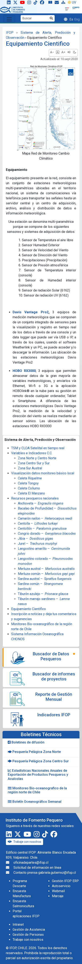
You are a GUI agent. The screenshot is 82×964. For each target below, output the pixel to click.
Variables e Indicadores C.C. (31, 453)
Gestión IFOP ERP (65, 881)
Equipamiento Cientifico (28, 609)
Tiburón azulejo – (43, 594)
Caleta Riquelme (30, 478)
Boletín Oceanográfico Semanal (36, 802)
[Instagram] (30, 3)
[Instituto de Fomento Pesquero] (12, 10)
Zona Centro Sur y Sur (34, 463)
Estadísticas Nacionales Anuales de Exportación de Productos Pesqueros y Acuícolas (38, 775)
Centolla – (38, 523)
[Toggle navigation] (9, 19)
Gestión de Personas (28, 935)
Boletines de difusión (27, 742)
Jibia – (35, 539)
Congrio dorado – (47, 534)
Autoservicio (61, 886)
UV (74, 2)
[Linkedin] (8, 3)
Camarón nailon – (45, 518)
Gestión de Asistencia (29, 930)
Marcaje (57, 896)
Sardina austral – (44, 579)
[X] (16, 3)
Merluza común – (46, 574)
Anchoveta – (40, 503)
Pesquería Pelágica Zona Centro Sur (40, 761)
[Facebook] (44, 3)
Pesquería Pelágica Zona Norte (36, 752)
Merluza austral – (46, 569)
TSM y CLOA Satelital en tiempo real (37, 448)
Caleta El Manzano (31, 493)
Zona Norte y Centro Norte (37, 458)
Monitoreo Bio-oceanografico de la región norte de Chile (37, 790)
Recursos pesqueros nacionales (35, 498)
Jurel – (37, 544)
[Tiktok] (36, 3)
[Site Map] (64, 3)
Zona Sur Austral (30, 468)
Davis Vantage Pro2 (31, 312)
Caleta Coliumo (29, 488)
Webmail (58, 891)
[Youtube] (23, 3)
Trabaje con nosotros (27, 841)
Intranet (18, 925)
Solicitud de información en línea (37, 868)
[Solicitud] (58, 3)
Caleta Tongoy (28, 483)
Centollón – (42, 528)
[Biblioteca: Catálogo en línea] (51, 3)
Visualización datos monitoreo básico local (42, 473)
